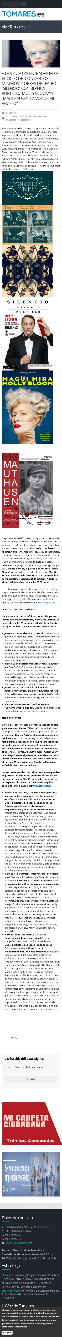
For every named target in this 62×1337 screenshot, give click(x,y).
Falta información (35, 1066)
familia (32, 116)
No (17, 1066)
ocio (8, 116)
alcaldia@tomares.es (19, 1242)
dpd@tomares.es (13, 1290)
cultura (23, 116)
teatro (15, 116)
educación (11, 119)
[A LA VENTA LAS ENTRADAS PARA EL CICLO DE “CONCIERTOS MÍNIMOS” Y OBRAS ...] (31, 65)
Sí (9, 1066)
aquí (30, 1326)
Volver (14, 1038)
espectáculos (25, 119)
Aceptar (7, 1332)
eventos (42, 116)
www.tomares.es (46, 602)
